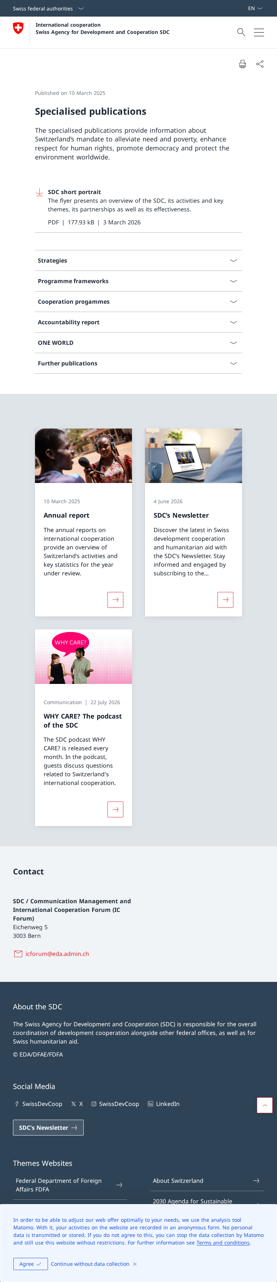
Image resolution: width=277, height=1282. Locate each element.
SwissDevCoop (42, 1104)
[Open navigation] (259, 32)
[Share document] (259, 64)
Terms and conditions (223, 1242)
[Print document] (242, 64)
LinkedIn (167, 1104)
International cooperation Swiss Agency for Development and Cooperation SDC (103, 28)
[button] (265, 1105)
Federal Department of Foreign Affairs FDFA (59, 1185)
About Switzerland (178, 1181)
